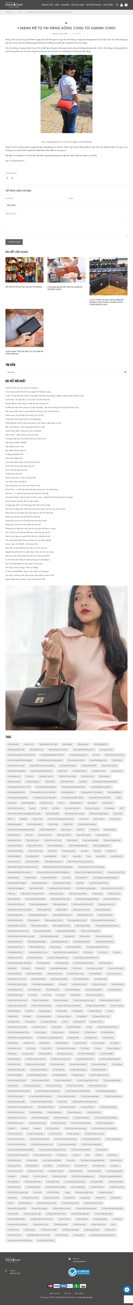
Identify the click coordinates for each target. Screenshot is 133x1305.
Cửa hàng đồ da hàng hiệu (46, 787)
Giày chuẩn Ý (99, 819)
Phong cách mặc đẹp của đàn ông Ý (88, 872)
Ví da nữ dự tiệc (53, 1182)
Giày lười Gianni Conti (53, 840)
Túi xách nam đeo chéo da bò (18, 1091)
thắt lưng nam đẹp (83, 926)
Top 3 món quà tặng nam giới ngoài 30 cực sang (23, 564)
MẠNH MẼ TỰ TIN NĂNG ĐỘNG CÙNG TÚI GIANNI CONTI (68, 28)
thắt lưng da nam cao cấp (82, 904)
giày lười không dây (90, 840)
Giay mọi (84, 851)
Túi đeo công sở (14, 1011)
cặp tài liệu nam (67, 782)
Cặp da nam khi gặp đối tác (41, 771)
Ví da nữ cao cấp (59, 1176)
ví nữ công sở (30, 1230)
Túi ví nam (85, 1048)
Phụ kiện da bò (13, 878)
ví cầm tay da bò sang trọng (75, 1128)
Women (65, 5)
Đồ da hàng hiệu (53, 814)
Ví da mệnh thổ (81, 1166)
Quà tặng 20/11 (81, 878)
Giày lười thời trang (15, 851)
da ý (121, 808)
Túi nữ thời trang (80, 1043)
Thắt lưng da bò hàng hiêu (35, 899)
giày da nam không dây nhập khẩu (21, 830)
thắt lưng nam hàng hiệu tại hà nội (21, 936)
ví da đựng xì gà (14, 1166)
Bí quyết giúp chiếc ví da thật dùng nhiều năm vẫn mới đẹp (27, 505)
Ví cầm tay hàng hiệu (35, 1134)
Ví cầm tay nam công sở (39, 1139)
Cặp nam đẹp (104, 776)
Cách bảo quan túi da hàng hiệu (50, 760)
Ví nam (10, 1203)
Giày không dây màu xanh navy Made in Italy (22, 486)
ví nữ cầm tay (13, 1230)
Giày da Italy (53, 824)
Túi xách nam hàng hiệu (89, 1096)
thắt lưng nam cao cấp (77, 920)
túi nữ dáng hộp (107, 1032)
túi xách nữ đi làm (74, 1112)
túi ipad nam (12, 1016)
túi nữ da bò (74, 1032)
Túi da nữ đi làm (34, 990)
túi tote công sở (98, 1043)
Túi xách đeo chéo (57, 1064)
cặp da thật (62, 771)
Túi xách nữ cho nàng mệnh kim (84, 1102)
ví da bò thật (31, 1160)
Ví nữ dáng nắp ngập (70, 1230)
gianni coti (84, 819)
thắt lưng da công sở (16, 904)
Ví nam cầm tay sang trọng (112, 1208)
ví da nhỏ (11, 1176)
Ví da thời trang (53, 1192)
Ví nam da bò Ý (64, 1219)
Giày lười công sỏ (64, 835)
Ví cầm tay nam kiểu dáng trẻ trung (52, 1150)
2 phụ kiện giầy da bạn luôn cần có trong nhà (22, 462)
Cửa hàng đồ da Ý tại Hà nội (91, 792)
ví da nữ (24, 1176)
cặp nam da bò (87, 776)
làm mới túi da (116, 856)
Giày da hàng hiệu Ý (35, 824)
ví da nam (115, 1166)
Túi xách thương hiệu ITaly (81, 1123)
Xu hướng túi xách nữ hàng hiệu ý (102, 1235)
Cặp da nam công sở (68, 766)
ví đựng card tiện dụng (84, 1192)
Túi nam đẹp (56, 1027)
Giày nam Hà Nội (14, 856)
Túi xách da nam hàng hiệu (109, 1059)
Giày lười (29, 835)
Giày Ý (64, 856)
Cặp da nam (117, 760)
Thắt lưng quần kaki (36, 947)
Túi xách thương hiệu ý (105, 1123)
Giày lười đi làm (32, 840)
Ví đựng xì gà (69, 1198)
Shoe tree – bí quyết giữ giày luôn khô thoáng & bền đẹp (26, 493)
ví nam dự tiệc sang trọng (17, 1224)
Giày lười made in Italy (112, 840)
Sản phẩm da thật (36, 888)
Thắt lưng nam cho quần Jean (103, 920)
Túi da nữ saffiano (114, 990)
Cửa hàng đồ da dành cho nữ (19, 787)
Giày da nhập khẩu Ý (47, 830)
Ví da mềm (48, 1166)
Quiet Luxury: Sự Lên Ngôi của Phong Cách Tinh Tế (24, 415)
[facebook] (7, 178)
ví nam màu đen (79, 1224)
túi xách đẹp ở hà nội (39, 1070)
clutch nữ (83, 782)
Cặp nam (29, 776)
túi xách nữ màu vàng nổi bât (106, 1118)
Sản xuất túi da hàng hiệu (86, 888)
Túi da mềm (40, 968)
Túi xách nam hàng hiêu (66, 1096)
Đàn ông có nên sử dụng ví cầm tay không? (21, 568)
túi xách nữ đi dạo (54, 1112)
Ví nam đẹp (117, 1219)
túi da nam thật (100, 979)
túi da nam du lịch (114, 974)
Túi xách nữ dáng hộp (108, 1107)
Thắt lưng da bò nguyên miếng (87, 899)
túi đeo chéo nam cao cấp (84, 1000)
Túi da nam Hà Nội (38, 979)
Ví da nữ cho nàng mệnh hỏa (83, 1176)
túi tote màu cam (14, 1048)
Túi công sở (103, 952)
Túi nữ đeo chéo (91, 1038)
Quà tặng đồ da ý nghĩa (17, 883)
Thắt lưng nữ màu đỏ (81, 942)
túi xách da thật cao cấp (35, 1064)
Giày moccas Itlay (69, 851)
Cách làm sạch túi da (76, 760)
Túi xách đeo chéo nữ (78, 1064)
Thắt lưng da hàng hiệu (38, 904)
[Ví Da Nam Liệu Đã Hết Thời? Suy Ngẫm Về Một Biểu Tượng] (66, 270)
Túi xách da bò (28, 1054)
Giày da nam (77, 5)
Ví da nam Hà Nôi (75, 1171)
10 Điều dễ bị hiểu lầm (13, 474)
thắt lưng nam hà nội (42, 931)
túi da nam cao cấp (94, 968)
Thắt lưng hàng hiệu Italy (38, 915)
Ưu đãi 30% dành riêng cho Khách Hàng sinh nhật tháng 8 (27, 560)
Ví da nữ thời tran (97, 1187)
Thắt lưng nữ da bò (15, 942)
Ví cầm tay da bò (52, 1128)
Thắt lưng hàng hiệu (15, 915)
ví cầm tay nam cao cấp (94, 1134)
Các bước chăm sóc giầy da (16, 482)
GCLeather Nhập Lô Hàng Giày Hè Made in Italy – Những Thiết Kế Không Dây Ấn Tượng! (39, 497)
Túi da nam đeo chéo (75, 974)
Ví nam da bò (13, 1214)
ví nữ (113, 1224)
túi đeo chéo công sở (94, 995)
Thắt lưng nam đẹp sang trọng (107, 926)
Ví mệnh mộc (115, 1198)
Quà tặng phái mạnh (39, 883)
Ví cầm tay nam (73, 1134)
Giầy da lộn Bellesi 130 (13, 458)
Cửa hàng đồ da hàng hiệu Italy (73, 787)
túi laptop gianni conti (101, 1016)
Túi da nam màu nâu (80, 979)
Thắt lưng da (97, 894)
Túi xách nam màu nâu (16, 1102)
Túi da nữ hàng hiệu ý (94, 990)
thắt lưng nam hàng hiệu (90, 931)
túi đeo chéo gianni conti (17, 1000)
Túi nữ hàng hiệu (62, 1043)
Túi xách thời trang (58, 1123)
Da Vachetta (109, 808)
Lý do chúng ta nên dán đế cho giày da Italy (22, 501)
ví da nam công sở (56, 1171)
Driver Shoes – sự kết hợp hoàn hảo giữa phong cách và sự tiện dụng (31, 489)
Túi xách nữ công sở (67, 1107)
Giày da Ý (80, 830)
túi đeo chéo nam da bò (17, 1006)
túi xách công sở (113, 1048)
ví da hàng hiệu (32, 1166)
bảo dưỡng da (83, 744)
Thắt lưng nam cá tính (53, 920)
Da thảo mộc (107, 803)
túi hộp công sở (95, 1011)
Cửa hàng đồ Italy (114, 792)
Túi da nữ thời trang (15, 995)
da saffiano (92, 803)
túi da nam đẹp (95, 974)
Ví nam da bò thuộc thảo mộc (42, 1219)
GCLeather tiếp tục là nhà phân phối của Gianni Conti (25, 439)
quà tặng (66, 878)
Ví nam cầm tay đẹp (39, 1208)
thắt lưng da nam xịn (106, 904)
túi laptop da (82, 1016)
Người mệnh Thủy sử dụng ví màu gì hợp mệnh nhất (25, 579)
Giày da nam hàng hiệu (87, 824)
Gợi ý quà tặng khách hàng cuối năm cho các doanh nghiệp (28, 540)
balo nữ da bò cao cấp (48, 744)
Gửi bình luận (14, 242)
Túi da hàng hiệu (62, 963)
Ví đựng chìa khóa (105, 1192)
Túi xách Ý (11, 1128)
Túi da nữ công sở (99, 984)
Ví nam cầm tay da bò (70, 1203)
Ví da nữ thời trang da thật (18, 1192)
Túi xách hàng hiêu (99, 1070)
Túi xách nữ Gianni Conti (17, 1118)
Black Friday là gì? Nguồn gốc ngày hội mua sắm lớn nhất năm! (29, 513)
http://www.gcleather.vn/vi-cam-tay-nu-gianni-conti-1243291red (67, 142)
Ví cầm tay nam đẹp (113, 1139)
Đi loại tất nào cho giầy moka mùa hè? (20, 466)
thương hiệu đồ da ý (15, 952)
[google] (12, 178)
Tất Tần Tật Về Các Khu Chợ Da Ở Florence (23, 287)
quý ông (80, 883)
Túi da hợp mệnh (105, 963)
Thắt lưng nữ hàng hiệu (36, 942)
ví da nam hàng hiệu (114, 1171)
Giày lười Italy (72, 840)
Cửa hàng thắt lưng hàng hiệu (45, 798)
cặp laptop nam (14, 776)
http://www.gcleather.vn (15, 161)
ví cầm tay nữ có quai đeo (18, 1155)
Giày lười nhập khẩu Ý (102, 846)
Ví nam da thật (81, 1219)
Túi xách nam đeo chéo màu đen (47, 1091)
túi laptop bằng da (44, 1016)
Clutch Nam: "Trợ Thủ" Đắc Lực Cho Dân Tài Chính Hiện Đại (27, 400)
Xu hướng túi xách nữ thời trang (19, 1240)
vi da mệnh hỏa (63, 1166)
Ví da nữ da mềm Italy (33, 1182)
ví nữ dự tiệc (110, 1230)
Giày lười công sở (83, 835)
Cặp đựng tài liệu (98, 771)
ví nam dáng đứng (100, 1219)
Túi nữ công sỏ (40, 1032)
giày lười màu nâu (34, 846)
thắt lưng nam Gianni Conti (18, 931)
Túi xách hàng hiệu (15, 1075)
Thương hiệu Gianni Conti (38, 952)
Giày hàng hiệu (109, 830)
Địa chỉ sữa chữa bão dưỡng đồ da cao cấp (24, 814)
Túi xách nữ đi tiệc (94, 1112)
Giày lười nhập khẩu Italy (78, 846)
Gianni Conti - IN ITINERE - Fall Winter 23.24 (21, 544)
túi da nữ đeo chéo (15, 990)
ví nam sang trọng (98, 1224)
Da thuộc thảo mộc (72, 808)
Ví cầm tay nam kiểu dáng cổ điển (20, 1150)
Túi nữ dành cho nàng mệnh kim (20, 1038)
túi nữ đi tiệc (44, 1043)
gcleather (23, 819)
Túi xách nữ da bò (87, 1107)
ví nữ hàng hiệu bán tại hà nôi (38, 1235)
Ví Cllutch (76, 1155)
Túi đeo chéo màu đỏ (40, 1000)
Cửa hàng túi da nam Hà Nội (72, 798)
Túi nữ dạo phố (73, 1038)
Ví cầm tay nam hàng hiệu (91, 1144)
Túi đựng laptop (45, 1011)
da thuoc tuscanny (92, 808)
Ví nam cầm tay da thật (93, 1203)
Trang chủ (47, 5)
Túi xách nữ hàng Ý (61, 1118)
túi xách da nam (14, 1059)
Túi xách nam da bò (53, 1086)
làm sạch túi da (14, 862)
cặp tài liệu (50, 782)
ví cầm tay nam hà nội (67, 1144)
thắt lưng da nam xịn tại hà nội (19, 910)
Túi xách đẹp (117, 1064)
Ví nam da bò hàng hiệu (80, 1214)
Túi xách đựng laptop (78, 1070)
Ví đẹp (67, 1192)
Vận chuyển (54, 1293)
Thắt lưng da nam (59, 904)
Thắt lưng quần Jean (15, 947)
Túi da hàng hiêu (43, 963)
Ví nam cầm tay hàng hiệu (86, 1208)
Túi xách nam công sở (32, 1086)
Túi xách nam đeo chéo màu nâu (78, 1091)
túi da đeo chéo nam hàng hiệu (19, 963)
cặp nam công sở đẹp (67, 776)
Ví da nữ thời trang (117, 1187)
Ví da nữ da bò (13, 1182)
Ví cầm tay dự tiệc (14, 1134)
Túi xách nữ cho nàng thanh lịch (20, 1107)
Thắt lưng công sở (56, 894)
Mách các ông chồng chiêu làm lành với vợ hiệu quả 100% (27, 556)
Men (57, 5)
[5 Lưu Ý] (108, 276)
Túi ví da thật (46, 1048)
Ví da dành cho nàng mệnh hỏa (92, 1160)
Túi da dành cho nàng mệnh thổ (86, 958)
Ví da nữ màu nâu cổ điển (55, 1187)
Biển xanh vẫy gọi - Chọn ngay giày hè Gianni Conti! (25, 427)
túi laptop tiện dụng (48, 1022)
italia (88, 856)
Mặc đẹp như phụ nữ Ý (53, 862)
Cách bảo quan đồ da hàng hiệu (20, 760)
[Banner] (66, 657)
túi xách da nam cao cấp (35, 1059)
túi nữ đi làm (29, 1043)
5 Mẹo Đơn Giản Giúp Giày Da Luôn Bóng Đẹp (23, 419)
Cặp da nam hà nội (109, 766)
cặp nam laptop (14, 782)
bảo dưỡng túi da (36, 750)
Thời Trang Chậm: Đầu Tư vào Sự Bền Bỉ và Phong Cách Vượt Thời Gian (32, 411)
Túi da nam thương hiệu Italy (43, 984)
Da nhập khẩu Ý (76, 803)
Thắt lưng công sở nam (78, 894)
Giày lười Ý (52, 851)
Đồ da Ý (11, 819)
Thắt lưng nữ (84, 936)
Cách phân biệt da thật (98, 760)
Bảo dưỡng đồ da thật (16, 750)
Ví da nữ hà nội (96, 1182)
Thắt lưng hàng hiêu (102, 910)
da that (32, 808)
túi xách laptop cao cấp (99, 1075)
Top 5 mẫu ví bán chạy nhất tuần (66, 952)
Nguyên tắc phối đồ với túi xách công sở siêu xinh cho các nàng (29, 552)
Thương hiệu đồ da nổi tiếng (97, 947)
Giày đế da (94, 830)
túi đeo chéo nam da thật (41, 1006)
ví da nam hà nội (94, 1171)
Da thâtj (56, 808)
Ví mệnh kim (100, 1198)
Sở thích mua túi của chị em (112, 888)
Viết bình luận (11, 214)
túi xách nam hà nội (15, 1096)
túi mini (65, 1022)
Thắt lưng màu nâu (15, 920)
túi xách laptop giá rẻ (63, 1080)
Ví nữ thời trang (61, 1235)
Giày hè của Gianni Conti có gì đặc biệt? (20, 478)
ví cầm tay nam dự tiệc (16, 1144)
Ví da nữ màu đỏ (14, 1187)
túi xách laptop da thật (40, 1080)
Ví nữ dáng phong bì (92, 1230)
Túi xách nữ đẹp (35, 1112)
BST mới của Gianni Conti (114, 755)
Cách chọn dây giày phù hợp (16, 470)
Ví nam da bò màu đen (103, 1214)
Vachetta (25, 1128)
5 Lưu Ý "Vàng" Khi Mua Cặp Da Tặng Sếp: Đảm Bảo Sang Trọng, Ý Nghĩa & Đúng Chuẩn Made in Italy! (106, 302)
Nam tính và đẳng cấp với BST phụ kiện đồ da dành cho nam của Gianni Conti (35, 509)
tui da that (32, 995)
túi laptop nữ (30, 1022)
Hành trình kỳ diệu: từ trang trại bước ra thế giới (23, 431)
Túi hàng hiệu (77, 1011)
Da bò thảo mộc (46, 803)
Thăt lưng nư (69, 936)
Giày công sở (115, 819)
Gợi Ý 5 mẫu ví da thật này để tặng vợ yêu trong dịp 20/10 (27, 532)
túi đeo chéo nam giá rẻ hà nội (68, 1006)
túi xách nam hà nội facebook (40, 1096)
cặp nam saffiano (32, 782)
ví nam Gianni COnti (40, 1224)
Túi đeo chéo (75, 995)
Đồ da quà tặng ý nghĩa (99, 814)
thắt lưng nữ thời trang (104, 942)
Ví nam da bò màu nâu (16, 1219)
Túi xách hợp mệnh (59, 1075)
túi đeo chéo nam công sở (109, 1000)
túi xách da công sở (64, 1054)
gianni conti (37, 819)
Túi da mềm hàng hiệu (58, 968)
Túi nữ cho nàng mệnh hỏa (107, 1027)
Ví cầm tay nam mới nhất (81, 1150)
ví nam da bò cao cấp (32, 1214)
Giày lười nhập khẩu (55, 846)
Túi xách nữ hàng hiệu (40, 1118)
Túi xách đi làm (58, 1070)
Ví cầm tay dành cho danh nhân (104, 1128)
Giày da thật (66, 830)
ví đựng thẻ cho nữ (51, 1198)
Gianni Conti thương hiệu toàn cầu (60, 819)
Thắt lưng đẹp (62, 910)
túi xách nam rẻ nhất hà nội (41, 1102)
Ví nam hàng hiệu (60, 1224)
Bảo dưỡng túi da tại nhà (58, 750)
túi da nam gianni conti (16, 979)
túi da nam (77, 968)
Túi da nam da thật (54, 974)
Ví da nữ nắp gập (77, 1187)
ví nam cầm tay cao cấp (46, 1203)
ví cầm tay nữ (101, 1150)
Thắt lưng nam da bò (39, 926)
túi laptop (27, 1016)
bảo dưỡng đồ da (101, 744)
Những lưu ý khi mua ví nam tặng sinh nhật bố (23, 525)
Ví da (87, 1155)
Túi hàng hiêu (61, 1011)
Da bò (119, 798)
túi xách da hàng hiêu (86, 1054)
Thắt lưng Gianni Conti (81, 910)
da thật (44, 808)
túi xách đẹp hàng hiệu (16, 1070)
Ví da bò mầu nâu (14, 1160)
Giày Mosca (111, 851)
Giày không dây (13, 835)
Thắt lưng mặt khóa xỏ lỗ (62, 915)
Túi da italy (26, 968)
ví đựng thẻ (12, 1198)
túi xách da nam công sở (60, 1059)
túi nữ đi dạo (13, 1043)
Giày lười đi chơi (14, 840)
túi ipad (109, 1011)
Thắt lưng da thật (44, 910)
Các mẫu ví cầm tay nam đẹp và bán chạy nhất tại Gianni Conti (29, 575)
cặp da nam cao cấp (16, 766)
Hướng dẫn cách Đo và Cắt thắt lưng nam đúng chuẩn (26, 521)
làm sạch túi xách (32, 862)
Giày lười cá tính (45, 835)
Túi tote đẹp (114, 1043)
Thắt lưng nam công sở (16, 926)
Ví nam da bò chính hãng (56, 1214)
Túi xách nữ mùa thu (15, 1123)
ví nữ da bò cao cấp (48, 1230)
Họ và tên (9, 198)
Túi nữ (89, 1027)
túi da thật (61, 995)
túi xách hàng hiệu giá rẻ (37, 1075)
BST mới (96, 755)
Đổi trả (67, 1293)
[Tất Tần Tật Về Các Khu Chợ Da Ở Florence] (24, 269)
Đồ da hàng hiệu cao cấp (74, 814)
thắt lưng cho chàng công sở (32, 894)
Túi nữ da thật (90, 1032)
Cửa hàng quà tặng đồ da (17, 798)
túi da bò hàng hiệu (35, 958)
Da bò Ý (61, 803)
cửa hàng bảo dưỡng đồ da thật (104, 782)
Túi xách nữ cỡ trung (46, 1107)
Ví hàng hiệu (85, 1198)
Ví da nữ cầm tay (40, 1176)
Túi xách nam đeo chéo (97, 1086)
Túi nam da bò (79, 1022)
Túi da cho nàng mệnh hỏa (58, 958)
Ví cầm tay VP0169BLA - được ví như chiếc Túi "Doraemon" (27, 571)
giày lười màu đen (14, 846)
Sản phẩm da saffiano (16, 888)
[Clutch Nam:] (24, 328)
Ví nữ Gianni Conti (14, 1235)
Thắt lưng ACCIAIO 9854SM (15, 443)
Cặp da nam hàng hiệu (16, 771)
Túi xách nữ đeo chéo (16, 1112)
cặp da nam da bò (89, 766)
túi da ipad (12, 968)
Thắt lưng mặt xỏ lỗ (85, 915)
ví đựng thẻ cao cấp (30, 1198)
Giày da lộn (68, 824)
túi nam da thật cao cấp (17, 1027)
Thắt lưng (11, 894)
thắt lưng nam (33, 920)
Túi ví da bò (31, 1048)
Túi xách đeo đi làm (99, 1064)
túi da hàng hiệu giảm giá (83, 963)
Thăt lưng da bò (114, 894)
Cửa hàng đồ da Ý (68, 792)
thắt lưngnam (55, 947)
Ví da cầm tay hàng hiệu (52, 1160)
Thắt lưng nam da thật (61, 926)
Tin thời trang (93, 5)
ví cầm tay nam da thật (91, 1139)
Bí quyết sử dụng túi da (78, 755)
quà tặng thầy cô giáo (61, 883)
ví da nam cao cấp (35, 1171)
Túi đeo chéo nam (60, 1000)
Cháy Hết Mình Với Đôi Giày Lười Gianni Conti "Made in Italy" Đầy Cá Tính (33, 423)
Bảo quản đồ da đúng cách (84, 750)
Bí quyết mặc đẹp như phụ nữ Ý (52, 755)
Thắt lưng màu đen (105, 915)
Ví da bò (99, 1155)
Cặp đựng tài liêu (79, 771)
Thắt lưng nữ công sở (104, 936)
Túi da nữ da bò (117, 984)
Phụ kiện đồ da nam (49, 878)
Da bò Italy (11, 803)
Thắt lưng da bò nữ (111, 899)
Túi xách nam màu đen (113, 1096)
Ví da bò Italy (112, 1155)
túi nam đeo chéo (39, 1027)
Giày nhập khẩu (50, 856)
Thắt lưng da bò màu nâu (60, 899)
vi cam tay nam (55, 1134)
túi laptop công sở (64, 1016)
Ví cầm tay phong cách (42, 1155)
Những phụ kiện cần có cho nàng (91, 867)
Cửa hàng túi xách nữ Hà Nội (99, 798)
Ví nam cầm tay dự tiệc (61, 1208)
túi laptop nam (13, 1022)
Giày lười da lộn (102, 835)
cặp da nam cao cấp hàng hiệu (42, 766)
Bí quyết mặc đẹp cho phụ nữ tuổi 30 (21, 755)
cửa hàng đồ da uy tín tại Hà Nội (43, 792)
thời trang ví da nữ (74, 947)
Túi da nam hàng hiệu (59, 979)
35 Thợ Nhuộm (13, 744)
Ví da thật (37, 1192)
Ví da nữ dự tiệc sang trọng (75, 1182)
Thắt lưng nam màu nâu (49, 936)
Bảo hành (79, 1293)
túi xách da (12, 1054)
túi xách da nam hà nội (84, 1059)
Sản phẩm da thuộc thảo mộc (59, 888)
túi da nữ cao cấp (79, 984)
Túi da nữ (62, 984)
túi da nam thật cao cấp (17, 984)
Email (71, 198)
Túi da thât (47, 995)
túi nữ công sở (57, 1032)
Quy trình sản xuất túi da (99, 883)
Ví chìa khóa (61, 1155)
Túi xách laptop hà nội (112, 1080)
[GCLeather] (13, 5)
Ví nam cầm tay (25, 1203)
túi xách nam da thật (74, 1086)
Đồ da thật (118, 814)
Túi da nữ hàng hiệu (72, 990)
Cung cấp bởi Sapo (85, 1297)
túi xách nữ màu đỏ (81, 1118)
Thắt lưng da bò (13, 899)
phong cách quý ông (116, 872)
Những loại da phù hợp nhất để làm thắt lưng (22, 517)
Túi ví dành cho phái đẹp (66, 1048)
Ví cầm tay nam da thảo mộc (65, 1139)
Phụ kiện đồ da (30, 878)
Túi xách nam (13, 1086)
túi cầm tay (88, 952)
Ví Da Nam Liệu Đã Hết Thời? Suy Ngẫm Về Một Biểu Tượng (28, 392)
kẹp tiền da (101, 856)
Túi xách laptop (78, 1075)
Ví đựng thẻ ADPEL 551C (14, 454)
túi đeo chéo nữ (117, 1006)
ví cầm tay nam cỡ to (16, 1139)
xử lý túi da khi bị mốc (46, 1240)
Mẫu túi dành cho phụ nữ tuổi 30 (80, 862)
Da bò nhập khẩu (28, 803)
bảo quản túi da (106, 750)
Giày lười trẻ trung (35, 851)
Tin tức (20, 12)
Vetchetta (37, 1128)
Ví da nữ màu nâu (33, 1187)
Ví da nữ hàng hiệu (116, 1182)
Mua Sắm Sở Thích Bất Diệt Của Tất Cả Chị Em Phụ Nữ (26, 548)
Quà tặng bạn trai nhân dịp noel (105, 878)
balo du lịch (29, 744)
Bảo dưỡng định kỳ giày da (15, 450)
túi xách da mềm (107, 1054)
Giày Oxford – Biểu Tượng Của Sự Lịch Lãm (21, 435)
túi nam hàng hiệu (74, 1027)
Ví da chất (70, 1160)
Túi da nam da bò (14, 974)
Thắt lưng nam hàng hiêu (65, 931)
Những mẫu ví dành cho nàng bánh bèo (58, 867)
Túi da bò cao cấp (14, 958)
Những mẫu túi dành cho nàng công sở (22, 867)
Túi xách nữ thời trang (37, 1123)
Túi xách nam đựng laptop (105, 1091)
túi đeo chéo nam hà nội (96, 1006)
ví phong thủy (79, 1235)
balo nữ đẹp (67, 744)
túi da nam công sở (115, 968)
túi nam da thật (96, 1022)
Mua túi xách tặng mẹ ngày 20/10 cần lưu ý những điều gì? (27, 536)
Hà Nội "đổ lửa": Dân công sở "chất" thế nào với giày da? (26, 404)
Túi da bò (117, 952)
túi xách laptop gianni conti (87, 1080)
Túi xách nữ (62, 1102)
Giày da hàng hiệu (14, 824)
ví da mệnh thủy (99, 1166)
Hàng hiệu (77, 856)
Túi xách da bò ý (45, 1054)
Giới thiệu (108, 5)
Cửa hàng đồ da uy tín (16, 792)
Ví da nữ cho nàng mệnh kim (110, 1176)
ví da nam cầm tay (15, 1171)
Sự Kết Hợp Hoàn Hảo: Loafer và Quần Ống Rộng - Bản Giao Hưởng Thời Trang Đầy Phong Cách (42, 407)
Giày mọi (97, 851)
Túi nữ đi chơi (108, 1038)
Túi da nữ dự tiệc (53, 990)
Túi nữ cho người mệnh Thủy (18, 1032)
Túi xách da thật (14, 1064)
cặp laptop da (117, 771)
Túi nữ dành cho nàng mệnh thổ (50, 1038)
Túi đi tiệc (29, 1011)
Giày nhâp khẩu (32, 856)
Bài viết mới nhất (15, 380)
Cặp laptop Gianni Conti (14, 446)
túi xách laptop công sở (17, 1080)
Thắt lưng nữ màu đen (60, 942)
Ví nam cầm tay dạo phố (17, 1208)
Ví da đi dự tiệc (115, 1160)
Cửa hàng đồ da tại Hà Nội (101, 787)
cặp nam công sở (46, 776)
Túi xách (98, 1048)
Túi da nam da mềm (34, 974)
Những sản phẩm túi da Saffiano (19, 872)
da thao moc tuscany (15, 808)
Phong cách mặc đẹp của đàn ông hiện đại (53, 872)
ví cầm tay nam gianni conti (41, 1144)
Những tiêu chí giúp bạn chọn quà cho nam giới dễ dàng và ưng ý (30, 528)
